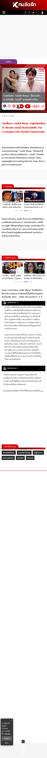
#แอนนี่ (30, 458)
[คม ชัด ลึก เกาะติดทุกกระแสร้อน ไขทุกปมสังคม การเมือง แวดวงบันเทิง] (23, 5)
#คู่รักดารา (38, 452)
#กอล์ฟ (20, 458)
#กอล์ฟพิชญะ (8, 452)
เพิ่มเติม (7, 734)
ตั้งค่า (7, 743)
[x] (29, 12)
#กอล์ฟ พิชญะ (24, 452)
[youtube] (33, 12)
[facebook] (25, 12)
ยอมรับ (6, 738)
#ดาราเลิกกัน (8, 458)
